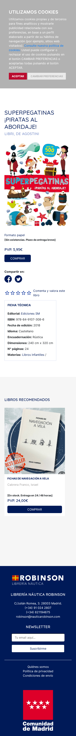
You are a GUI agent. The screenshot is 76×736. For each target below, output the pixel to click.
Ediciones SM (30, 313)
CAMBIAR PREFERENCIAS (47, 76)
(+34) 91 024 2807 (38, 608)
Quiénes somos (38, 667)
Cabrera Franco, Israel (22, 484)
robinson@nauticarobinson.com (38, 616)
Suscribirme (38, 648)
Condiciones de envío (38, 675)
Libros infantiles (33, 355)
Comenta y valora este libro (49, 293)
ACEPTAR (18, 76)
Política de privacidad (38, 671)
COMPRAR (17, 258)
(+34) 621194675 (38, 612)
